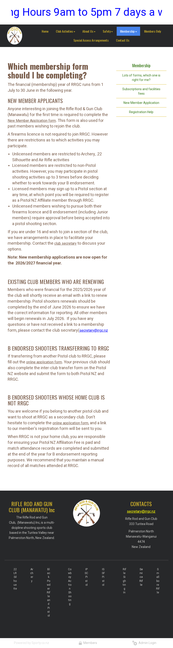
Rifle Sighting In (124, 581)
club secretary (65, 243)
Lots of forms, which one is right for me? (141, 78)
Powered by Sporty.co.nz (31, 643)
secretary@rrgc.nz (93, 330)
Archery (31, 575)
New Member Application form (32, 120)
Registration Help (141, 112)
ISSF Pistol (103, 577)
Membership (141, 65)
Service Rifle (141, 577)
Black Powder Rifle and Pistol (48, 592)
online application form (44, 362)
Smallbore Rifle (157, 581)
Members (89, 643)
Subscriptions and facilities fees (141, 91)
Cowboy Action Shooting (69, 587)
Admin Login (146, 643)
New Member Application (141, 103)
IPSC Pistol (86, 577)
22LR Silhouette (15, 579)
